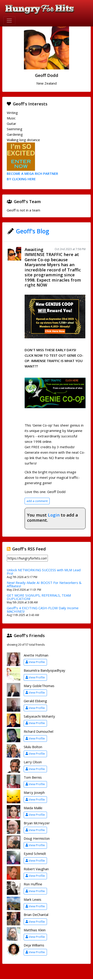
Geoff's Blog (32, 231)
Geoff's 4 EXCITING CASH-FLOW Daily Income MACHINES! (43, 610)
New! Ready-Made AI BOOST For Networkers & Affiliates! (44, 584)
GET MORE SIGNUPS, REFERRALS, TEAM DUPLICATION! (39, 597)
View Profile (37, 662)
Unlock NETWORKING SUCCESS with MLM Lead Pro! (44, 572)
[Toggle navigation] (9, 20)
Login (54, 515)
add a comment (37, 501)
